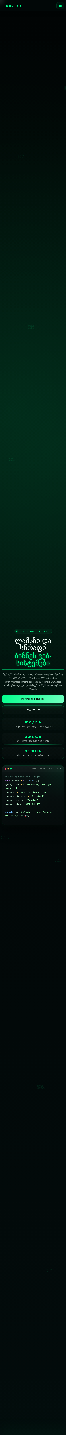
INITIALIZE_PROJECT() (33, 699)
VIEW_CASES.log (33, 709)
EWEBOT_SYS (13, 5)
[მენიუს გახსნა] (60, 5)
